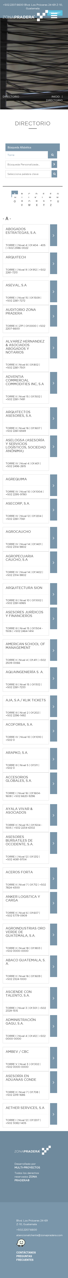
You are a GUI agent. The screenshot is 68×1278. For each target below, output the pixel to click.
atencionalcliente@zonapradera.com (39, 1235)
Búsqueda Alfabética (19, 147)
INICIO (55, 96)
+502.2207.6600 (13, 4)
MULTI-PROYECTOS (27, 1167)
